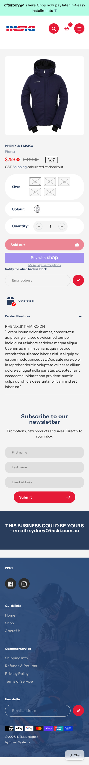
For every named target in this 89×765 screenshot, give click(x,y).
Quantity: (20, 226)
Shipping (20, 167)
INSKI (20, 736)
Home (10, 615)
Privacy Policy (17, 673)
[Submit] (78, 710)
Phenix (10, 152)
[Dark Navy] (37, 209)
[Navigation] (79, 28)
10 (64, 181)
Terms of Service (19, 681)
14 (49, 192)
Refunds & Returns (21, 665)
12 (35, 192)
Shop (9, 623)
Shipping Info (16, 658)
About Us (13, 630)
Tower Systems (19, 742)
